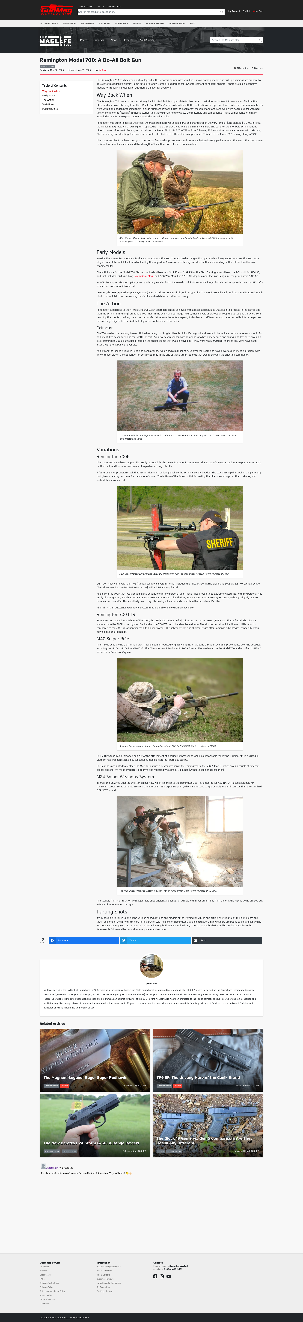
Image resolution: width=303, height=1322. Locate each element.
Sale (192, 23)
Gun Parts (104, 23)
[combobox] (148, 12)
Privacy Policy (46, 1295)
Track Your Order (114, 6)
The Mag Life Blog (104, 1291)
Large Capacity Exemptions (109, 1283)
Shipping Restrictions (49, 1283)
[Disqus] (151, 1201)
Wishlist (246, 11)
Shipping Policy (46, 1287)
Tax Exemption (103, 1287)
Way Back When (51, 91)
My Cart (259, 11)
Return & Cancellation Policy (52, 1291)
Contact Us (99, 6)
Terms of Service (47, 1299)
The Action (48, 100)
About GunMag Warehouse (109, 1266)
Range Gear (121, 23)
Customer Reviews (105, 1279)
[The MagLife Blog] (55, 40)
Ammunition (69, 23)
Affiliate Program (104, 1271)
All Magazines (48, 23)
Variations (48, 104)
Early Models (49, 95)
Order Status (45, 1275)
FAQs (42, 1279)
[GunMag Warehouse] (57, 9)
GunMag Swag (177, 23)
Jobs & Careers (103, 1275)
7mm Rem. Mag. (144, 276)
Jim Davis (102, 70)
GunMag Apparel (155, 23)
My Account (234, 11)
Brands (137, 23)
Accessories (87, 23)
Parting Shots (50, 108)
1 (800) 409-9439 (85, 6)
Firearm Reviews (47, 66)
